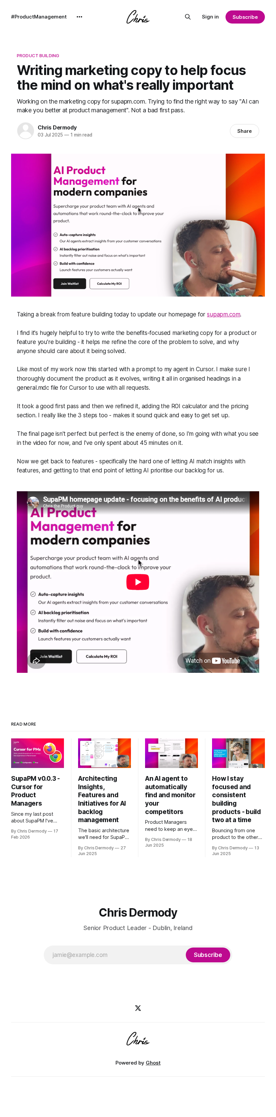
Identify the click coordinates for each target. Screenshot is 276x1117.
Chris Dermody (57, 127)
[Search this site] (187, 16)
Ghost (153, 1063)
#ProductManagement (39, 16)
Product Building (38, 55)
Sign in (210, 16)
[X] (138, 1008)
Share (244, 131)
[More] (79, 16)
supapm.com (223, 314)
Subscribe (245, 17)
